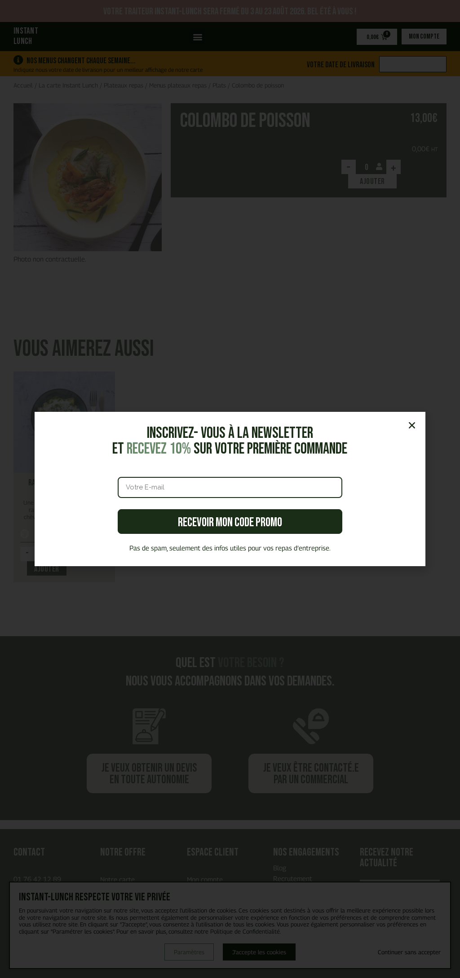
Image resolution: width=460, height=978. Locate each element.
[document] (230, 489)
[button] (411, 425)
